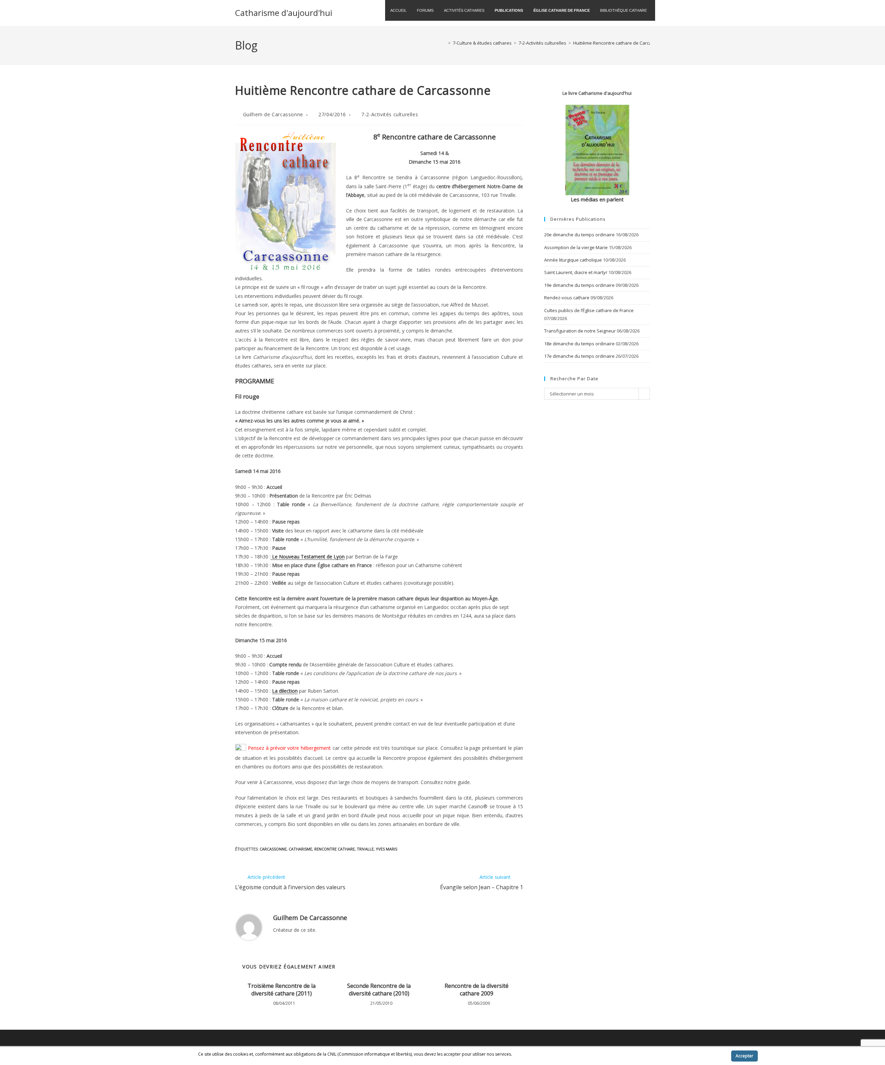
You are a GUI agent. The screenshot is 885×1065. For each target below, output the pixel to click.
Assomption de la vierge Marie (576, 247)
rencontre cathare (334, 849)
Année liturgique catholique (573, 260)
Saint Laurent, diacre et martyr (575, 272)
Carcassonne (273, 849)
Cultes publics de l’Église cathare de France (589, 310)
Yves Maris (386, 849)
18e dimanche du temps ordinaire (579, 343)
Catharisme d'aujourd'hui (283, 12)
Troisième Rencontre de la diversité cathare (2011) (282, 989)
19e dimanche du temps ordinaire (579, 285)
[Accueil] (444, 43)
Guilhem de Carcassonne (273, 114)
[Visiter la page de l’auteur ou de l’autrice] (249, 926)
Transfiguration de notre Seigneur (580, 331)
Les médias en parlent (597, 199)
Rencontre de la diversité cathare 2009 (477, 989)
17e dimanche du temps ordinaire (579, 356)
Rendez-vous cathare (566, 297)
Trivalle (365, 849)
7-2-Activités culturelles (389, 114)
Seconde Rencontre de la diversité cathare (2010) (379, 989)
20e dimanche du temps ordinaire (579, 234)
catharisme (300, 849)
